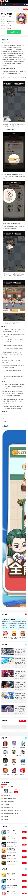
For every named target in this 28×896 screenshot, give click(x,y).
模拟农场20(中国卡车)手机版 (14, 861)
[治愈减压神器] (5, 743)
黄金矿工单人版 (11, 873)
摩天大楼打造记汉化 (12, 885)
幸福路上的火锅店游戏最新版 (14, 638)
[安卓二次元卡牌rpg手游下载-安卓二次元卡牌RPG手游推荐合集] (7, 651)
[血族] (14, 761)
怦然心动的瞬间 (22, 756)
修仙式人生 (5, 756)
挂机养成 (18, 9)
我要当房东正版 (5, 637)
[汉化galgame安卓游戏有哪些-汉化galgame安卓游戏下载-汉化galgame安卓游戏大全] (7, 708)
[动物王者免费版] (14, 752)
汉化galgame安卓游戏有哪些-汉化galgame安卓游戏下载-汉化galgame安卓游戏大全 (20, 709)
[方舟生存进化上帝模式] (5, 760)
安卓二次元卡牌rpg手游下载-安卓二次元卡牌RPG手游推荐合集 (20, 651)
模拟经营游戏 (5, 42)
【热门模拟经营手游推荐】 (9, 619)
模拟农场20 (10, 836)
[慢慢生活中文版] (5, 770)
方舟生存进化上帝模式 (5, 765)
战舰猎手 (23, 764)
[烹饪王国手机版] (3, 850)
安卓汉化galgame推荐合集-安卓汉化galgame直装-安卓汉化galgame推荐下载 (20, 674)
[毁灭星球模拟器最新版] (3, 844)
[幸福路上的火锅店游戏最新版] (14, 633)
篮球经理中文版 (11, 855)
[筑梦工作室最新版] (22, 633)
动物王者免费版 (14, 756)
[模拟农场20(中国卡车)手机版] (3, 863)
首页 (6, 4)
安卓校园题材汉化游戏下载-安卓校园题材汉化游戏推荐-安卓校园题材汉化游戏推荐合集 (20, 662)
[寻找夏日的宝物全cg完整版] (14, 770)
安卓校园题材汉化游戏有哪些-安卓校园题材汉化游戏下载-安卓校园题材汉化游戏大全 (20, 697)
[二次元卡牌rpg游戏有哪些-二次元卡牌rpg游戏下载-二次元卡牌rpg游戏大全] (7, 684)
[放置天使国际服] (3, 893)
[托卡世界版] (22, 743)
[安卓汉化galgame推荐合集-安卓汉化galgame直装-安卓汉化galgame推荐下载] (7, 673)
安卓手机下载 (14, 32)
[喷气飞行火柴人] (3, 881)
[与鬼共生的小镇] (22, 770)
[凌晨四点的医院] (3, 832)
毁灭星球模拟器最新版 (13, 842)
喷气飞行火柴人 (11, 879)
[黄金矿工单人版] (3, 875)
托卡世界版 (22, 747)
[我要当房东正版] (5, 633)
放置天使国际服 (11, 891)
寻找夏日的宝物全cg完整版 (14, 775)
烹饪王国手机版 (11, 849)
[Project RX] (6, 791)
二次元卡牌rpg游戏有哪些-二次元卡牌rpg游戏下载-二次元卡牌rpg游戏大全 (20, 685)
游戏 (12, 9)
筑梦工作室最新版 (22, 638)
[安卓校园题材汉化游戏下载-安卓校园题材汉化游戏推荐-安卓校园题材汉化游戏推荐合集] (7, 660)
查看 (16, 792)
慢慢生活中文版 (5, 774)
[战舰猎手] (22, 761)
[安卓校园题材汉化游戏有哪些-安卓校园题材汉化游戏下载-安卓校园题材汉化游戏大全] (7, 695)
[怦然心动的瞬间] (22, 752)
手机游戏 (15, 4)
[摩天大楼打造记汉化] (3, 887)
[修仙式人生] (5, 752)
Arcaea (14, 747)
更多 (26, 826)
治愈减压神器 (5, 747)
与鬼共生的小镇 (22, 774)
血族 (14, 764)
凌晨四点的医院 (11, 830)
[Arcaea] (14, 743)
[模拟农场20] (3, 838)
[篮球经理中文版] (3, 857)
